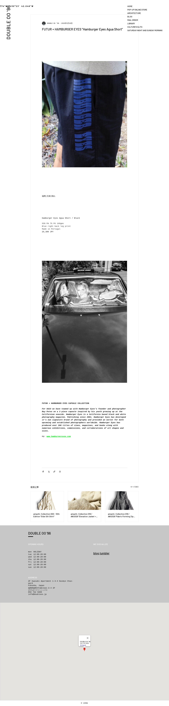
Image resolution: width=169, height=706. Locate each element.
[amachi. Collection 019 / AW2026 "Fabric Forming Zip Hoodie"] (121, 500)
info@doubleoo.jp (37, 594)
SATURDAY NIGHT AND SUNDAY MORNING (135, 30)
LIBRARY (131, 23)
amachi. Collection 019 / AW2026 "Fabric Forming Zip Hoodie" (120, 515)
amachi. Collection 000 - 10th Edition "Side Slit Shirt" (46, 515)
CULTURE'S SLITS (134, 27)
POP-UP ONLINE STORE (135, 9)
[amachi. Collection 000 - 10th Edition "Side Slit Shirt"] (47, 500)
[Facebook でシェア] (43, 471)
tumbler (104, 553)
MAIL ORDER (132, 20)
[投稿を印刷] (60, 471)
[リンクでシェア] (54, 471)
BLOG (129, 16)
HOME (129, 6)
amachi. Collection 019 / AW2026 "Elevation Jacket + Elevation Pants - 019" (83, 515)
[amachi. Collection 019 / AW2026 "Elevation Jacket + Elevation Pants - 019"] (84, 500)
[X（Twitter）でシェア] (49, 471)
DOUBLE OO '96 (8, 22)
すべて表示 (134, 487)
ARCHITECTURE (134, 13)
